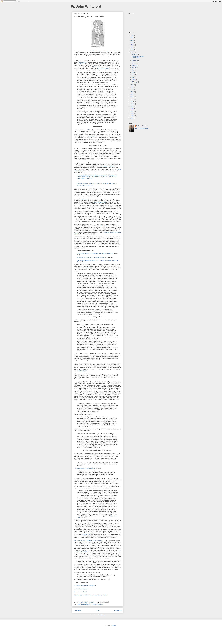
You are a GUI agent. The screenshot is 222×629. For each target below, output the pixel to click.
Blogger (114, 625)
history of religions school (99, 202)
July (133, 70)
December (135, 54)
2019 (132, 52)
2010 (132, 104)
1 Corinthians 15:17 (86, 534)
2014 (132, 94)
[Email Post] (98, 602)
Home (98, 610)
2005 (132, 115)
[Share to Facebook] (106, 602)
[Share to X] (104, 602)
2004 (132, 118)
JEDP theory (84, 199)
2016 (132, 89)
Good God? (81, 63)
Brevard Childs (105, 225)
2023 (132, 42)
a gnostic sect (91, 136)
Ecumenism (94, 604)
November (135, 60)
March (134, 79)
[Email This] (101, 602)
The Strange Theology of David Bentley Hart (85, 585)
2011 (131, 101)
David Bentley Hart (85, 604)
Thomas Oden (87, 267)
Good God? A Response (103, 68)
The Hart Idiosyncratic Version (81, 588)
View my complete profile (141, 128)
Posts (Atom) (101, 615)
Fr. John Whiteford (86, 6)
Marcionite (96, 66)
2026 (132, 35)
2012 (132, 99)
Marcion (90, 129)
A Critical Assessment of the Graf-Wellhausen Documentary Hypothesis (95, 253)
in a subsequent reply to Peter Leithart (85, 468)
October (134, 63)
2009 (132, 106)
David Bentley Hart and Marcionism (89, 17)
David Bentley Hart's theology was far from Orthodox (106, 51)
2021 (132, 47)
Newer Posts (77, 610)
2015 (132, 92)
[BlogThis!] (103, 602)
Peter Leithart (82, 62)
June (133, 72)
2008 (132, 108)
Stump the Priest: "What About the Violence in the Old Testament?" (90, 595)
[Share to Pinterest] (108, 602)
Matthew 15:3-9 (82, 371)
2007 (132, 111)
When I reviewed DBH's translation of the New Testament (88, 540)
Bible (79, 604)
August (134, 67)
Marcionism (100, 604)
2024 (132, 40)
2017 (132, 87)
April (133, 77)
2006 (132, 113)
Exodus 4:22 (99, 406)
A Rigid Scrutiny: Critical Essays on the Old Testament (91, 257)
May (133, 74)
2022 (132, 45)
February (134, 82)
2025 (132, 37)
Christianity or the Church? (80, 592)
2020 (132, 49)
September (135, 65)
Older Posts (118, 610)
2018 (132, 85)
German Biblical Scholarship (108, 166)
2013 (132, 96)
